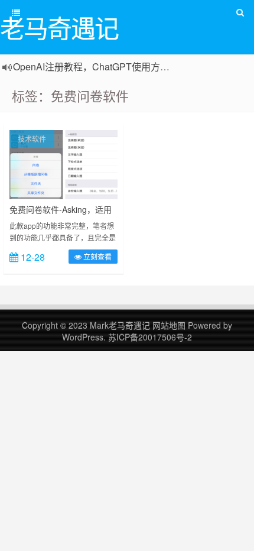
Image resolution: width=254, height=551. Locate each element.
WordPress (82, 337)
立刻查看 (97, 256)
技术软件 (32, 139)
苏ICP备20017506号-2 (150, 337)
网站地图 (170, 325)
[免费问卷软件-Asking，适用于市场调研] (63, 163)
